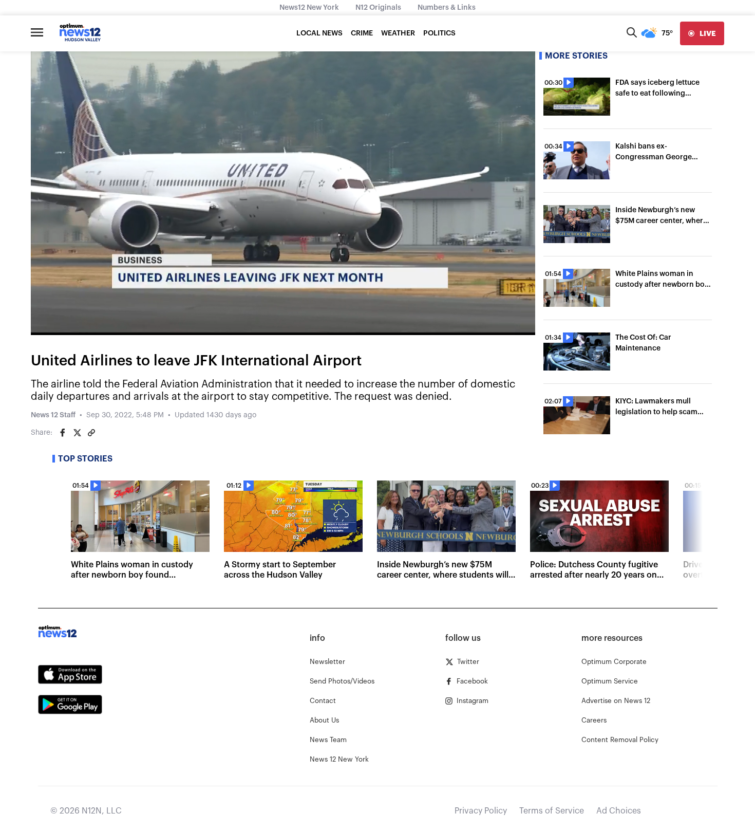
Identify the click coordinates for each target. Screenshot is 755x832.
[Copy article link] (91, 433)
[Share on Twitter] (77, 433)
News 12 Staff (53, 415)
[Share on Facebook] (63, 433)
